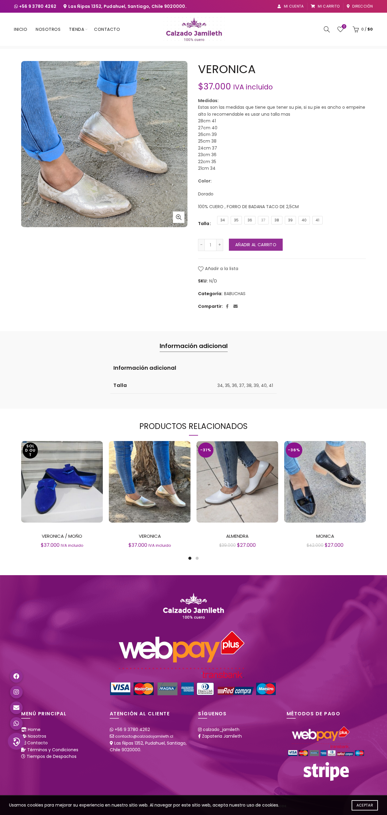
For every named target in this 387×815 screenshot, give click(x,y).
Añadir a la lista (221, 269)
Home (34, 729)
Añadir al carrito (255, 245)
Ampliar (178, 217)
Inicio (20, 29)
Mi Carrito (328, 6)
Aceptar (364, 805)
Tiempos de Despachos (51, 756)
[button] (16, 741)
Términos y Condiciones (52, 750)
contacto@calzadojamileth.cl (144, 736)
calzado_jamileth (221, 729)
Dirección (362, 6)
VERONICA (150, 536)
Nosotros (48, 29)
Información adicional (194, 346)
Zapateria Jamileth (222, 736)
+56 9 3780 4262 (38, 6)
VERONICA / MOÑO (62, 536)
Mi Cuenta (293, 6)
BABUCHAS (235, 294)
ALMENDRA (237, 536)
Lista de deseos (344, 27)
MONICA (325, 536)
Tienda (76, 29)
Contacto (107, 29)
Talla (203, 224)
